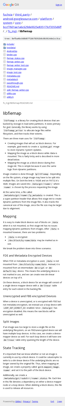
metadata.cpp (13, 75)
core (18, 23)
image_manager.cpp (16, 68)
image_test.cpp (14, 72)
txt (52, 401)
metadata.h (12, 79)
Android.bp (12, 51)
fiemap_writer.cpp (15, 61)
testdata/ (11, 47)
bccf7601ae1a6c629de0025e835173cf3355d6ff (32, 27)
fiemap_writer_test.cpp (18, 65)
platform (46, 19)
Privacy (26, 401)
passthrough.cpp (15, 82)
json (59, 401)
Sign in (59, 4)
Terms (35, 401)
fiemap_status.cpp (15, 58)
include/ (10, 44)
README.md (13, 86)
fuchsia (7, 14)
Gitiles (18, 401)
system (7, 23)
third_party (22, 14)
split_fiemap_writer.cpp (18, 90)
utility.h (10, 97)
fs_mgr (12, 31)
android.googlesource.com (20, 19)
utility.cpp (11, 93)
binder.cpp (12, 54)
